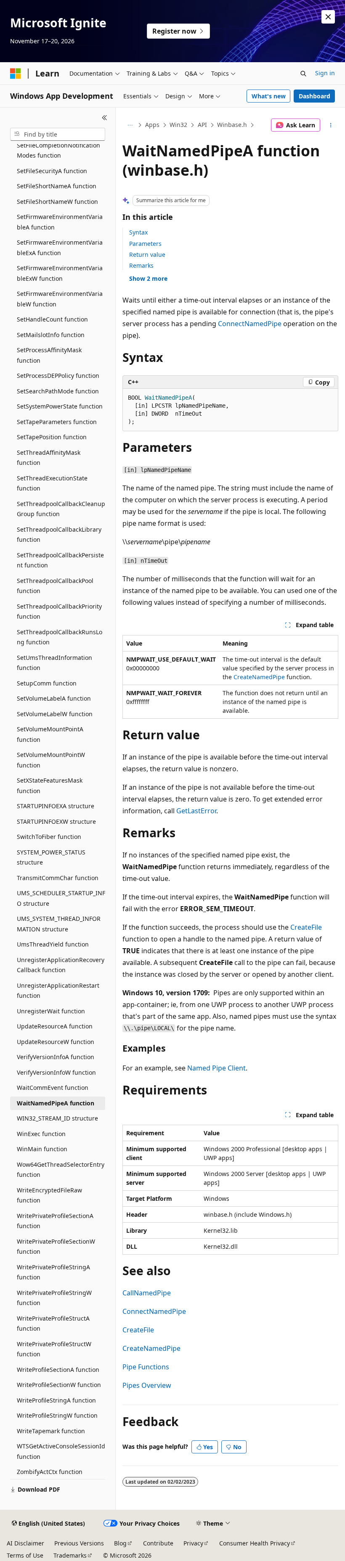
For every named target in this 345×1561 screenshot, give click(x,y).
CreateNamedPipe (259, 677)
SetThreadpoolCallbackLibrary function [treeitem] (59, 534)
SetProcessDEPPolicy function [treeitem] (58, 376)
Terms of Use (25, 1555)
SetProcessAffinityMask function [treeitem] (49, 355)
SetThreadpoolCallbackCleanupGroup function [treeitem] (61, 509)
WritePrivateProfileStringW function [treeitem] (54, 1298)
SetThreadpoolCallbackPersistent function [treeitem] (60, 560)
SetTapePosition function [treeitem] (52, 437)
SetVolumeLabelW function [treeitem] (55, 714)
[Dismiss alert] (328, 17)
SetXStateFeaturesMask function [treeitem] (49, 785)
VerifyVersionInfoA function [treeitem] (55, 1057)
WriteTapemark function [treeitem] (51, 1431)
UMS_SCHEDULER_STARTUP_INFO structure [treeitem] (61, 898)
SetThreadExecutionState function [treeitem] (52, 483)
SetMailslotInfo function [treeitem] (51, 335)
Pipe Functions (145, 1366)
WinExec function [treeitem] (41, 1134)
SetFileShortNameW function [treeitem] (57, 202)
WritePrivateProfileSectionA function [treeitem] (55, 1221)
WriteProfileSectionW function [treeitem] (59, 1385)
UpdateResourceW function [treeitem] (55, 1042)
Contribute (158, 1543)
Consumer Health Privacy (254, 1543)
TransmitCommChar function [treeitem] (57, 878)
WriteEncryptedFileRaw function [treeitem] (49, 1195)
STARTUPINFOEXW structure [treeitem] (56, 821)
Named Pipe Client (216, 1068)
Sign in (325, 73)
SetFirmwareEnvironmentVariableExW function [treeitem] (60, 273)
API (202, 125)
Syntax (138, 232)
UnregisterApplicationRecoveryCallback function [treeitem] (60, 965)
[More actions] (331, 125)
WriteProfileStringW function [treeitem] (57, 1415)
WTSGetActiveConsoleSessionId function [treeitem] (61, 1451)
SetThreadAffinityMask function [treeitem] (48, 457)
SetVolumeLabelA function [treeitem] (54, 698)
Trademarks (70, 1555)
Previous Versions (79, 1543)
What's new (269, 96)
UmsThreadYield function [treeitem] (53, 944)
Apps (152, 125)
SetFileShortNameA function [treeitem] (56, 186)
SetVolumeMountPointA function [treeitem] (50, 734)
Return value (147, 254)
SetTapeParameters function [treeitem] (57, 422)
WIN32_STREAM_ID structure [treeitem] (57, 1118)
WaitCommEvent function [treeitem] (52, 1088)
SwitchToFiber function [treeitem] (49, 837)
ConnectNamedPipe (249, 323)
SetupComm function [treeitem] (47, 683)
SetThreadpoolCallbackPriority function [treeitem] (59, 611)
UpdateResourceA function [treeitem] (55, 1026)
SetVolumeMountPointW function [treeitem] (51, 760)
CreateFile (306, 927)
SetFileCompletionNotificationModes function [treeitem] (58, 150)
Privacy (193, 1543)
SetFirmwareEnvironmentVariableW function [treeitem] (60, 299)
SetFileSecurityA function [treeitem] (52, 171)
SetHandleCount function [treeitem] (52, 319)
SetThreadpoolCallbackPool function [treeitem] (55, 586)
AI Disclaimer (25, 1543)
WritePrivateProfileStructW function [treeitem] (54, 1349)
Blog (120, 1543)
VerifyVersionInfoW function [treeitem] (56, 1072)
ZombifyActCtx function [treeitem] (49, 1472)
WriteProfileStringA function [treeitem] (56, 1400)
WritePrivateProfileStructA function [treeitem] (53, 1323)
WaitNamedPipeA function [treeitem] (55, 1103)
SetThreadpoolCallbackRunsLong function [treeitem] (59, 637)
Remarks (141, 265)
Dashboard (314, 96)
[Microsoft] (15, 73)
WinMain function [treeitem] (42, 1149)
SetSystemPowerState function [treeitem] (60, 406)
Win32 (178, 125)
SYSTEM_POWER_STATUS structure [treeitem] (51, 857)
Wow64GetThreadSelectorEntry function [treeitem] (60, 1169)
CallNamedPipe (146, 1292)
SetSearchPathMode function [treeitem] (58, 391)
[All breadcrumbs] (129, 125)
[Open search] (303, 73)
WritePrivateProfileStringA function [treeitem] (53, 1272)
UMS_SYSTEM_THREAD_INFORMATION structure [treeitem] (59, 924)
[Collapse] (104, 117)
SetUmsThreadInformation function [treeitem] (54, 663)
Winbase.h (232, 125)
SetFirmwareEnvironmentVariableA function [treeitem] (60, 222)
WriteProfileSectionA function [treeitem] (58, 1370)
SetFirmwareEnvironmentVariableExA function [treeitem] (60, 247)
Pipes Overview (146, 1385)
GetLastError (196, 810)
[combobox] (57, 134)
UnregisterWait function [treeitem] (51, 1011)
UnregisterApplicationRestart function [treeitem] (58, 990)
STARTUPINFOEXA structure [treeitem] (55, 806)
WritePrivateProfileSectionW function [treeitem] (56, 1246)
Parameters (145, 244)
